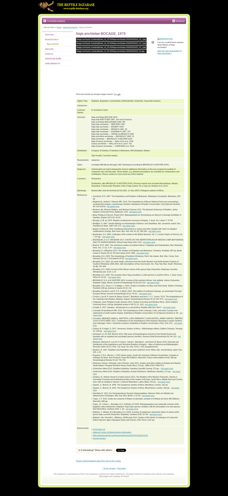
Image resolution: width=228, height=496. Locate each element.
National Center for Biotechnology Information (112, 432)
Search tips (49, 49)
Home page (49, 34)
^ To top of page (109, 468)
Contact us (49, 53)
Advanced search (51, 39)
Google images (99, 438)
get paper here (113, 206)
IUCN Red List (99, 429)
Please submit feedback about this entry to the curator (98, 461)
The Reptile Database (56, 21)
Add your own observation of (169, 52)
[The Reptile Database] (67, 13)
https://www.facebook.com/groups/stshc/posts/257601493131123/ (120, 435)
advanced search (70, 27)
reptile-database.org (52, 63)
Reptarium (180, 21)
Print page (121, 468)
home (59, 27)
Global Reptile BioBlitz (53, 58)
